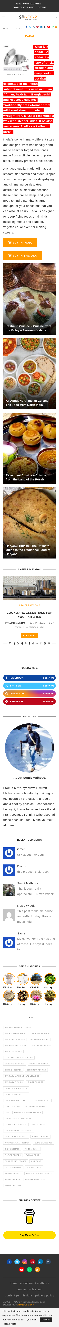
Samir (21, 933)
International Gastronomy (19, 1131)
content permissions (19, 1295)
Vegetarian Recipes (35, 1179)
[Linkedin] (41, 27)
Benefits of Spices (14, 1064)
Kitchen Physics (40, 1137)
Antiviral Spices (13, 1052)
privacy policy (44, 1295)
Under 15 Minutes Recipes (39, 1173)
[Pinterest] (37, 27)
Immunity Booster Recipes (27, 1112)
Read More (10, 1324)
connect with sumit (23, 7)
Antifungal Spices (39, 1039)
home (14, 1283)
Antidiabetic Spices (15, 1039)
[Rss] (56, 27)
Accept (46, 1319)
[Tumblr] (45, 27)
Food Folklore (42, 1100)
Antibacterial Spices (16, 1033)
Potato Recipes (13, 1155)
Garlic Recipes (12, 1106)
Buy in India (22, 242)
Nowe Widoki (26, 905)
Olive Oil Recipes (43, 1143)
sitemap (42, 7)
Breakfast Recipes (39, 1064)
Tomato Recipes (13, 1173)
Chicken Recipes (13, 1070)
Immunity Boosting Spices (18, 1118)
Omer (21, 849)
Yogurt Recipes (13, 1185)
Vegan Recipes (12, 1179)
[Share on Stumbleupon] (37, 643)
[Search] (55, 17)
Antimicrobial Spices (15, 1046)
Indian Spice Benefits (16, 1125)
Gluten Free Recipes (36, 1106)
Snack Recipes (34, 1167)
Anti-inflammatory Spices (18, 1027)
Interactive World (25, 1305)
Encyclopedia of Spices (17, 1100)
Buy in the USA (24, 255)
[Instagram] (34, 27)
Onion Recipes (12, 1149)
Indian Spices (38, 1125)
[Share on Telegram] (45, 643)
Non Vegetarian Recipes (17, 1143)
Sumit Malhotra (16, 622)
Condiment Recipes (36, 1070)
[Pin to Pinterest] (22, 643)
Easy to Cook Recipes (16, 1088)
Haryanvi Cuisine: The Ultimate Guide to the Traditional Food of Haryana (28, 550)
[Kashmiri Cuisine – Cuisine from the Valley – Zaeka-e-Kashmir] (29, 299)
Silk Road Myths (13, 1167)
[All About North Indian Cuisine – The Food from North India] (29, 373)
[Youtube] (48, 27)
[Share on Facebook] (15, 643)
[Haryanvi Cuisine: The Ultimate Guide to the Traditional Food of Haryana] (29, 523)
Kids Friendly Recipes (16, 1137)
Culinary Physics (14, 1082)
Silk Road (36, 1161)
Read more (29, 635)
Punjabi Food (32, 1155)
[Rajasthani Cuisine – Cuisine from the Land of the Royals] (29, 448)
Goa (7, 1112)
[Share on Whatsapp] (41, 643)
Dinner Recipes (35, 1082)
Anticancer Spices (41, 1033)
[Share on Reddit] (33, 643)
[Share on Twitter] (18, 643)
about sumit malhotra (28, 4)
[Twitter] (30, 27)
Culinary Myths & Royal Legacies (22, 1076)
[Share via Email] (49, 643)
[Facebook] (26, 27)
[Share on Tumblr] (29, 643)
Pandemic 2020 (32, 1149)
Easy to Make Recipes (16, 1094)
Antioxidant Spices (41, 1046)
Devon (21, 866)
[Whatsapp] (53, 27)
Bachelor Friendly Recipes (19, 1058)
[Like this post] (10, 643)
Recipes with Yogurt (15, 1161)
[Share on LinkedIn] (26, 643)
